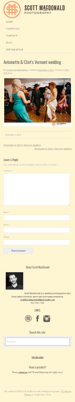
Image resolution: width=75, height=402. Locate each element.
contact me (22, 372)
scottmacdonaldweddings (17, 69)
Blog (9, 43)
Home (9, 22)
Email (6, 225)
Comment (8, 171)
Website (6, 237)
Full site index (37, 357)
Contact (11, 36)
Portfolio (13, 29)
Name (6, 212)
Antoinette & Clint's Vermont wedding (22, 145)
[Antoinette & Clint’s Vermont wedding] (37, 126)
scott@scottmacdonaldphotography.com (37, 300)
